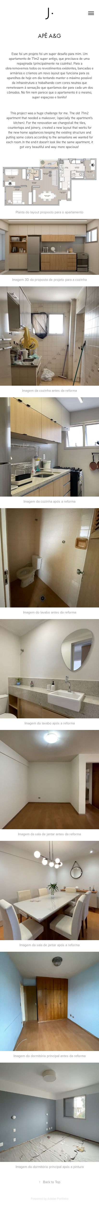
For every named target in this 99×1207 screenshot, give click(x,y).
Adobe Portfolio (57, 1198)
